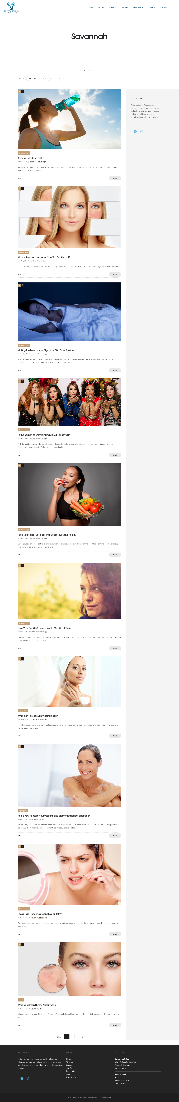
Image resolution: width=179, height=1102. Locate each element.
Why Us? (101, 7)
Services (112, 7)
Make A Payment (72, 1077)
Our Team (125, 7)
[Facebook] (135, 132)
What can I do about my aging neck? (38, 715)
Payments (163, 7)
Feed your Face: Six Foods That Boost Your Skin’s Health (47, 534)
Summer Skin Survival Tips (31, 158)
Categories (32, 78)
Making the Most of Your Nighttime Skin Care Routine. (46, 350)
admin (32, 162)
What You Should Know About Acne (37, 1004)
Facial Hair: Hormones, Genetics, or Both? (40, 913)
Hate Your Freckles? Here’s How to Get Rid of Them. (45, 628)
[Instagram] (142, 132)
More (19, 178)
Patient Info (138, 7)
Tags (50, 78)
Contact (151, 7)
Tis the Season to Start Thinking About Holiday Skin (44, 434)
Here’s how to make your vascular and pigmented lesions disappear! (54, 815)
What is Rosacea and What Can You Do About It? (44, 257)
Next (59, 1037)
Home (91, 7)
